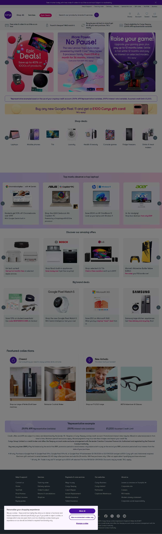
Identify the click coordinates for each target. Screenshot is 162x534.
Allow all (82, 511)
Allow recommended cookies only (82, 517)
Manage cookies (82, 523)
